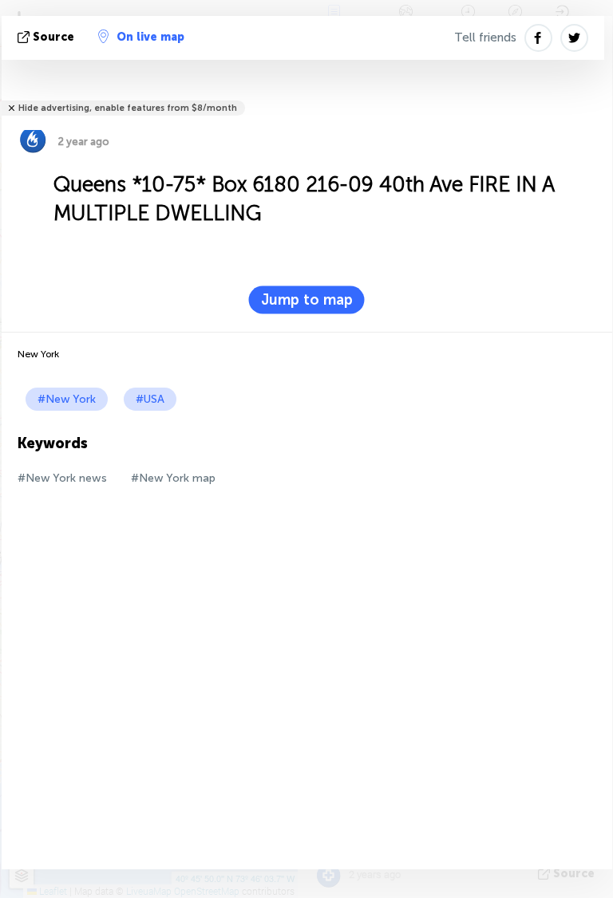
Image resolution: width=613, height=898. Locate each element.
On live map (150, 37)
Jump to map (307, 300)
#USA (150, 399)
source (53, 37)
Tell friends (485, 37)
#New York (67, 399)
